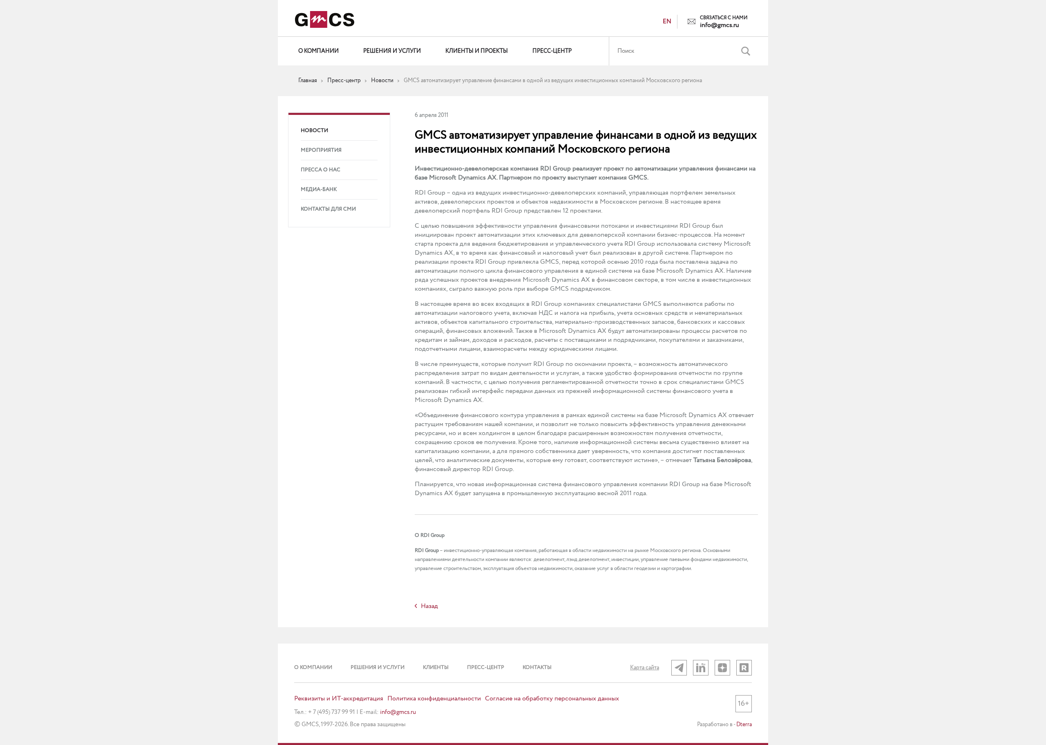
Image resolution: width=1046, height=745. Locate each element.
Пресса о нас (320, 169)
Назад (429, 606)
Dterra (744, 724)
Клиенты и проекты (476, 51)
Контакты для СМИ (328, 209)
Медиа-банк (319, 189)
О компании (318, 51)
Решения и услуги (392, 51)
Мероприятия (321, 150)
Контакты (537, 667)
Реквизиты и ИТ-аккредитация (338, 698)
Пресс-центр (552, 51)
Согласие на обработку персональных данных (552, 698)
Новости (314, 130)
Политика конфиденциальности (434, 698)
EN (667, 21)
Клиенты (436, 667)
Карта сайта (644, 668)
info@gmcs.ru (719, 25)
